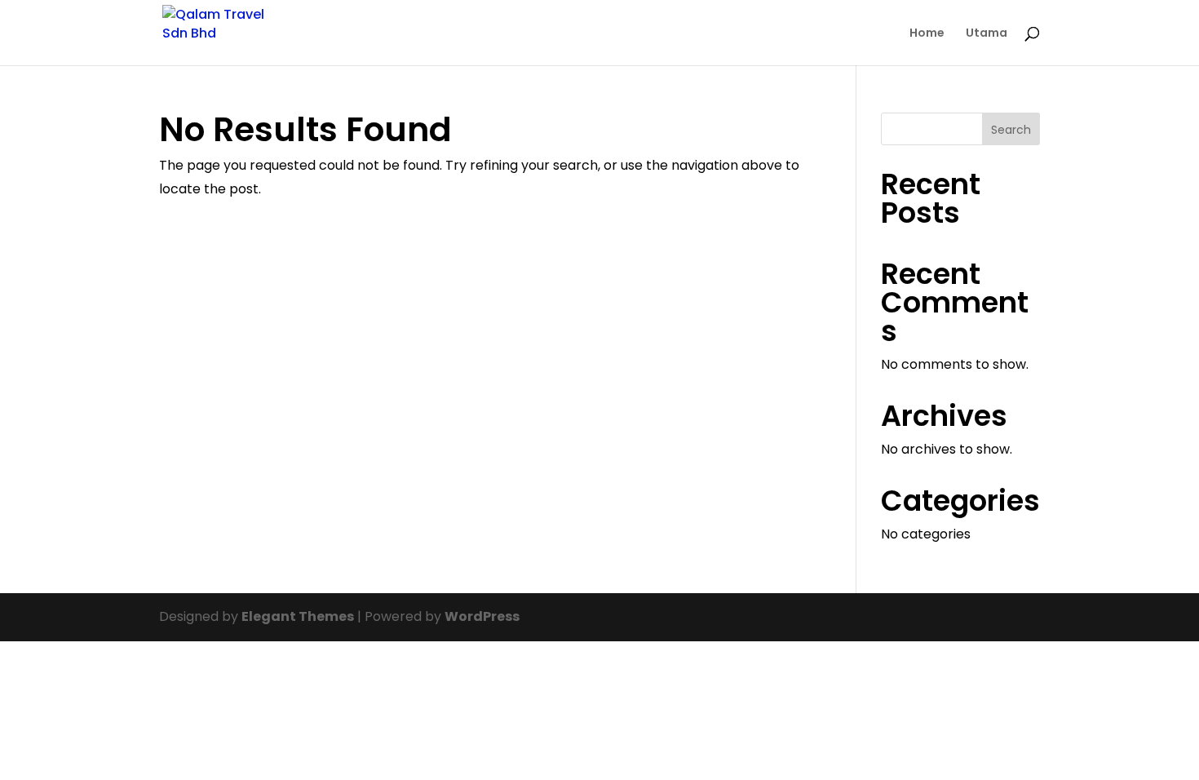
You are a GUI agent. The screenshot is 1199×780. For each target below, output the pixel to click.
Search (1011, 130)
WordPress (482, 616)
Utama (986, 34)
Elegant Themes (297, 616)
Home (927, 34)
